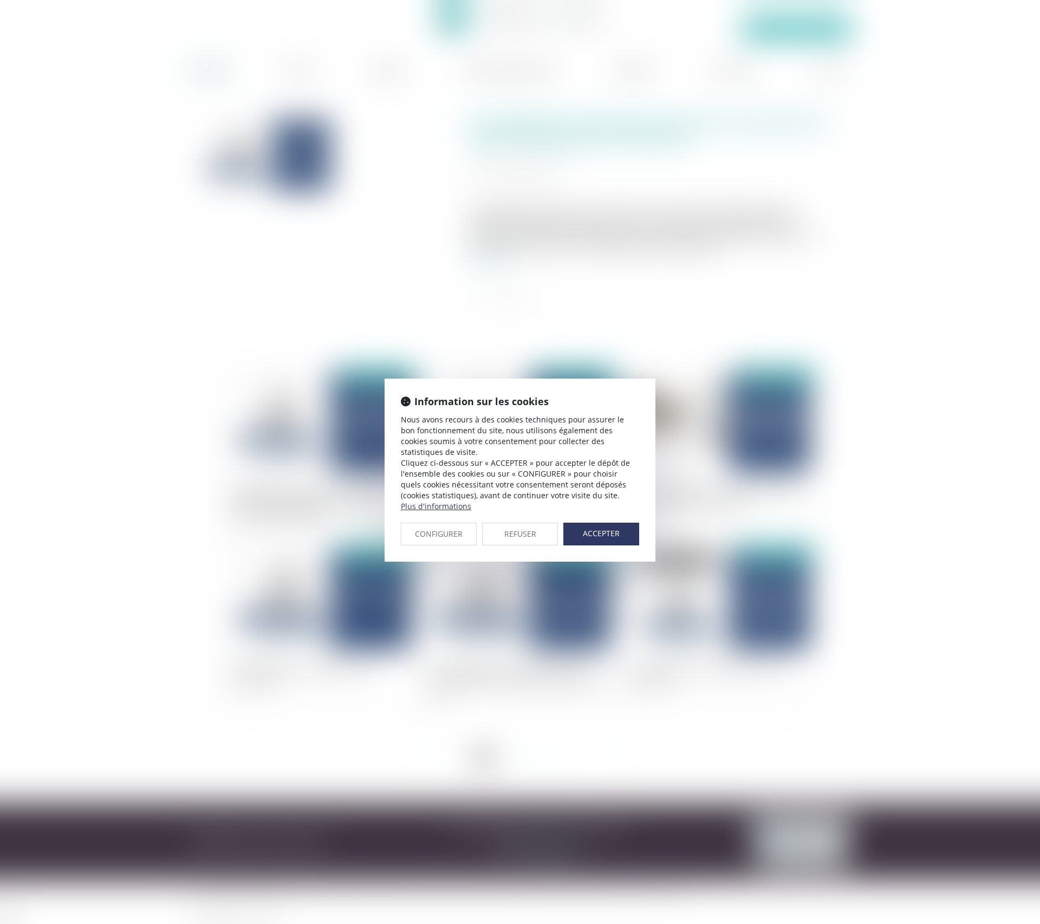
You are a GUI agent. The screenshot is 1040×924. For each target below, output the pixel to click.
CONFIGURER (439, 534)
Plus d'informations (436, 506)
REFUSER (520, 534)
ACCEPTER (601, 533)
